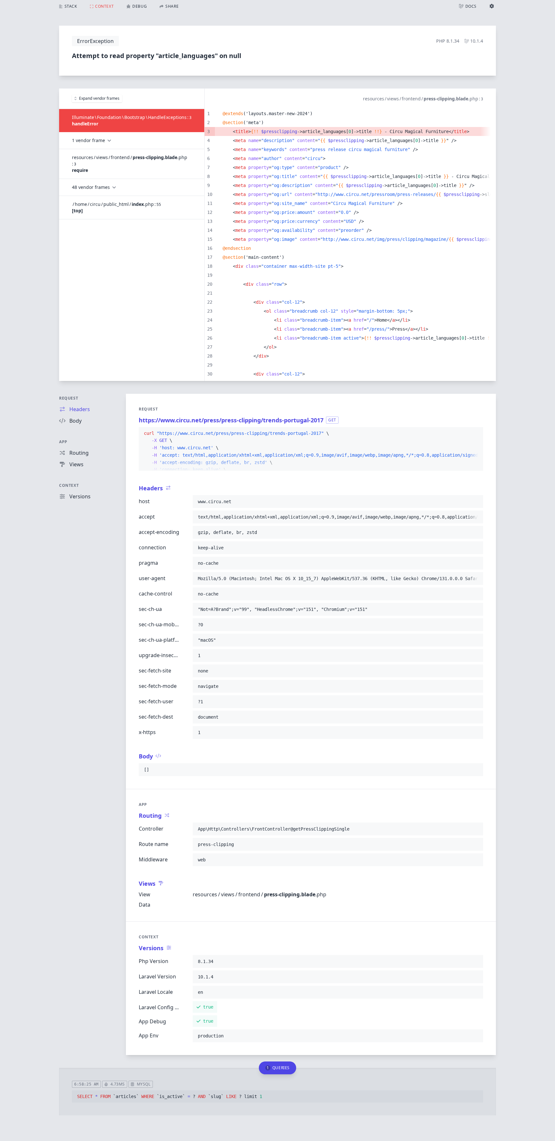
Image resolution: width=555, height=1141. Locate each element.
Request (68, 398)
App (63, 441)
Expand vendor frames (99, 98)
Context (69, 485)
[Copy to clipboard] (475, 433)
